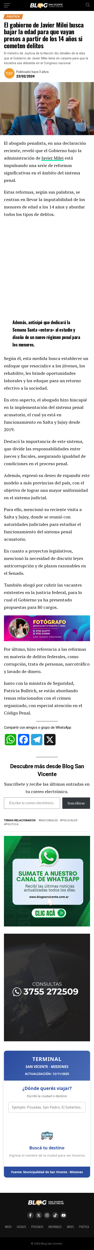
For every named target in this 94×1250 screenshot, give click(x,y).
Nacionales (49, 820)
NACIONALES (55, 1227)
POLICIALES (37, 1227)
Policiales (69, 820)
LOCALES (21, 1227)
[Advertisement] (47, 267)
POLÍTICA (84, 1227)
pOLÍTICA (12, 824)
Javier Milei (53, 158)
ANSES (70, 1227)
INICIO (8, 1227)
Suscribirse (76, 803)
